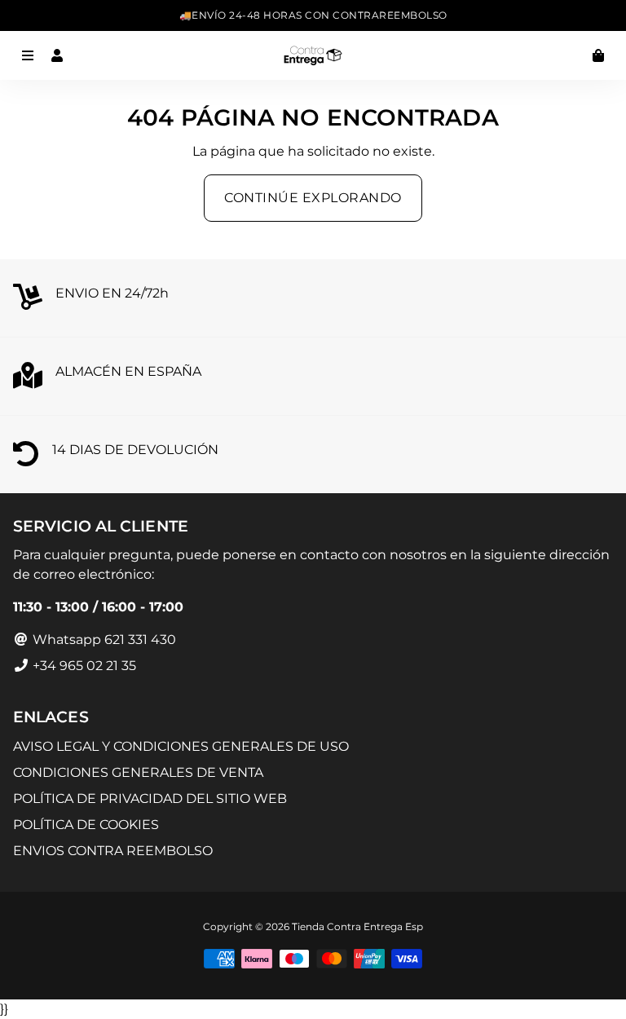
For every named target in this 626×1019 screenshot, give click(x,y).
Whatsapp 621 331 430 (102, 639)
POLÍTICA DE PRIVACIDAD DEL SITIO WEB (150, 798)
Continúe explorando (313, 197)
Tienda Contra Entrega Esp (357, 926)
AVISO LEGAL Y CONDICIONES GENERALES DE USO (181, 746)
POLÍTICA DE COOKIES (86, 824)
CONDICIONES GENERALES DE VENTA (138, 772)
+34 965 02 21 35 (82, 665)
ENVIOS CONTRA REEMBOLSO (113, 850)
